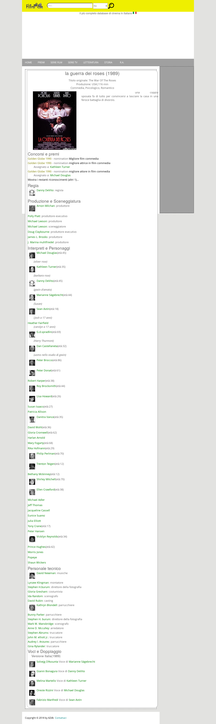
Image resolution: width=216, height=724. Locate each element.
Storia (108, 62)
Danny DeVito (45, 190)
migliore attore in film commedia (89, 171)
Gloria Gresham (37, 591)
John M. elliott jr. (38, 637)
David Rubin (35, 600)
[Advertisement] (108, 36)
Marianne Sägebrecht (82, 661)
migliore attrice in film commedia (89, 163)
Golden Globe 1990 (40, 158)
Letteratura (90, 62)
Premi (41, 62)
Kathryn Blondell (47, 605)
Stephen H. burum (39, 619)
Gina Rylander (36, 646)
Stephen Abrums (38, 632)
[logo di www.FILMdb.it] (34, 5)
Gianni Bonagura (47, 671)
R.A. (122, 62)
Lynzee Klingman (38, 582)
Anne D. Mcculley (38, 628)
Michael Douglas (60, 175)
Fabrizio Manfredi (47, 700)
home (28, 62)
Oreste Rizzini (45, 690)
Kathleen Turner (60, 167)
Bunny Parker (36, 614)
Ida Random (35, 596)
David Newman (46, 573)
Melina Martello (46, 680)
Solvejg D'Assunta (47, 661)
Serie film (56, 62)
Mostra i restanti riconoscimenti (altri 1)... (53, 179)
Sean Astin (75, 700)
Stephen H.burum (39, 587)
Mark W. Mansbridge (40, 623)
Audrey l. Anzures (38, 641)
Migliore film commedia (84, 158)
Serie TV (72, 62)
